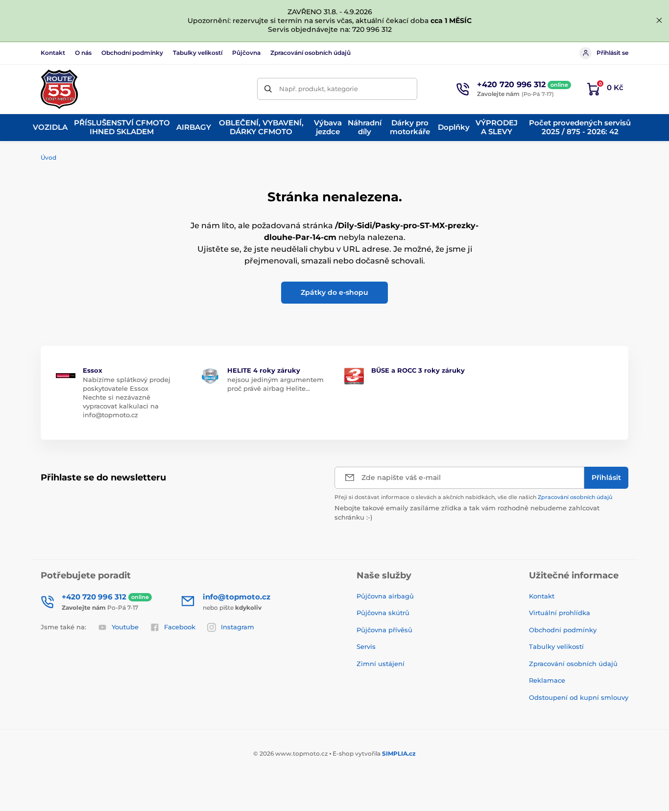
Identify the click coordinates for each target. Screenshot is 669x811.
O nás (83, 52)
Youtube (125, 627)
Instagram (237, 627)
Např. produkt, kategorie (318, 89)
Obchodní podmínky (132, 52)
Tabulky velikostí (197, 52)
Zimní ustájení (381, 664)
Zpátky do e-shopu (334, 292)
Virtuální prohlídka (559, 613)
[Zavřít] (659, 20)
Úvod (48, 157)
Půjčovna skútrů (383, 613)
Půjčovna (246, 52)
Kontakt (53, 52)
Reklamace (547, 680)
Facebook (179, 627)
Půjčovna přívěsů (384, 630)
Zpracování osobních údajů (310, 52)
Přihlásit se (612, 52)
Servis (366, 646)
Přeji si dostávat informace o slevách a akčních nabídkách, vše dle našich (473, 497)
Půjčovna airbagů (385, 596)
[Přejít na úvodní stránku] (59, 89)
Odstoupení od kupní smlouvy (578, 697)
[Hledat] (268, 89)
